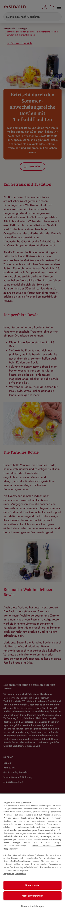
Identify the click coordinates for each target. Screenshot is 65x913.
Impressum (8, 873)
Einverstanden (32, 885)
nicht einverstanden (32, 895)
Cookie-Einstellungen (20, 861)
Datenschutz (20, 873)
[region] (32, 853)
